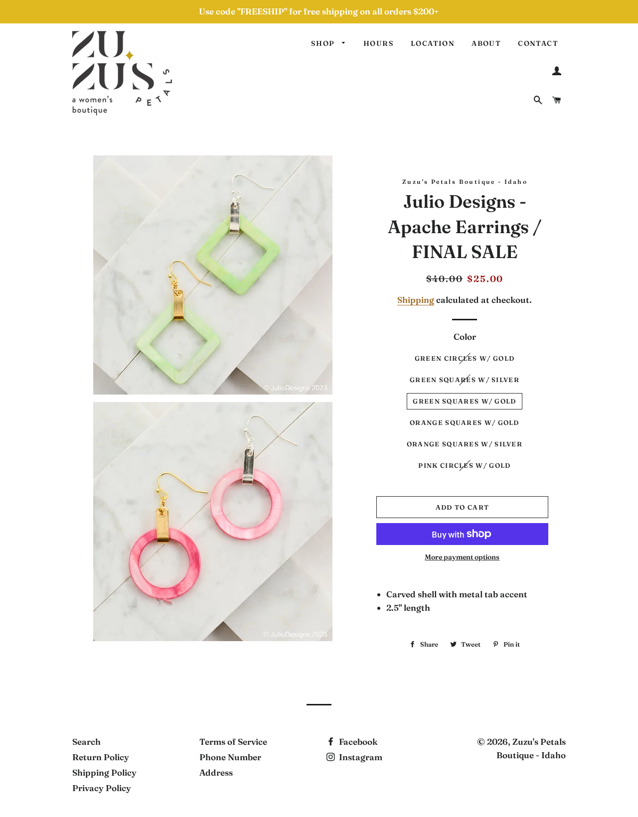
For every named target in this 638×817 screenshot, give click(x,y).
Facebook (357, 741)
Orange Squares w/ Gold (464, 422)
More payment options (462, 556)
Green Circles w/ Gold (464, 358)
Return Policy (100, 757)
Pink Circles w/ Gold (464, 465)
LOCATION (433, 43)
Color (465, 336)
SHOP (324, 43)
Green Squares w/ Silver (464, 380)
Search (86, 741)
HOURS (378, 43)
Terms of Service (233, 741)
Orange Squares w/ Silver (464, 444)
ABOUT (486, 43)
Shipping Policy (104, 772)
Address (216, 772)
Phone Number (230, 757)
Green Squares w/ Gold (464, 401)
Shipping (415, 299)
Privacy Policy (101, 788)
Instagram (359, 757)
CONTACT (538, 43)
